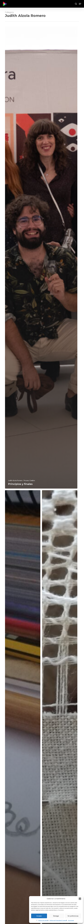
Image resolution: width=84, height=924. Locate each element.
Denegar (56, 916)
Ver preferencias (73, 916)
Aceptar (39, 916)
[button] (80, 899)
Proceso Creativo (29, 480)
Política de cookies (43, 920)
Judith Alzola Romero (15, 480)
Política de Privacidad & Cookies (58, 920)
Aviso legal (71, 920)
